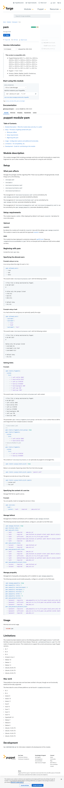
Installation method (9, 85)
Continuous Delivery (22, 757)
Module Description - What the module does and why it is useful (23, 127)
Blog (51, 761)
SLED (23, 75)
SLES (20, 75)
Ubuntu (28, 75)
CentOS (26, 73)
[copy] (36, 94)
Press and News (54, 764)
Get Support (38, 757)
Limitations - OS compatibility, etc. (15, 143)
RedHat (21, 73)
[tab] (6, 112)
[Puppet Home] (9, 760)
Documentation (38, 761)
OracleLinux (32, 73)
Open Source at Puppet (40, 762)
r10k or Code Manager (11, 87)
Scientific (11, 75)
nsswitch (36, 232)
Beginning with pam (12, 137)
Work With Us (53, 762)
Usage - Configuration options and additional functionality (21, 141)
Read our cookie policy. (17, 782)
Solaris (16, 75)
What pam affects (12, 132)
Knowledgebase (38, 759)
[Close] (61, 779)
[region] (32, 782)
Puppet (41, 9)
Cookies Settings (25, 785)
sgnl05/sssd (39, 239)
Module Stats (45, 40)
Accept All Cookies (37, 785)
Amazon (11, 73)
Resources (54, 9)
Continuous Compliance (23, 759)
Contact (52, 766)
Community (53, 759)
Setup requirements (12, 135)
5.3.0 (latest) (7, 49)
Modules (27, 9)
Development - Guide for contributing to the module (20, 146)
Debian (16, 73)
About (51, 757)
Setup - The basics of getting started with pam (18, 129)
